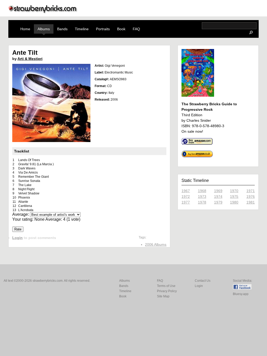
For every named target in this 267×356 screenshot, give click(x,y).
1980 (234, 202)
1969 (218, 191)
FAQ (136, 29)
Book (121, 29)
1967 (185, 191)
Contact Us (202, 281)
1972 (185, 196)
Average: (21, 214)
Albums (44, 29)
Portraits (103, 29)
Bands (62, 29)
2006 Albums (155, 244)
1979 (218, 202)
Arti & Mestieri (30, 59)
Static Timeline (195, 180)
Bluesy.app (240, 294)
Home (25, 29)
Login (17, 238)
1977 (185, 202)
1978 (202, 202)
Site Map (163, 296)
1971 (250, 191)
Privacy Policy (167, 291)
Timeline (82, 29)
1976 (250, 196)
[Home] (43, 12)
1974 (218, 196)
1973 (202, 196)
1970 (234, 191)
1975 (234, 196)
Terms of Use (166, 286)
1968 (202, 191)
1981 (250, 202)
